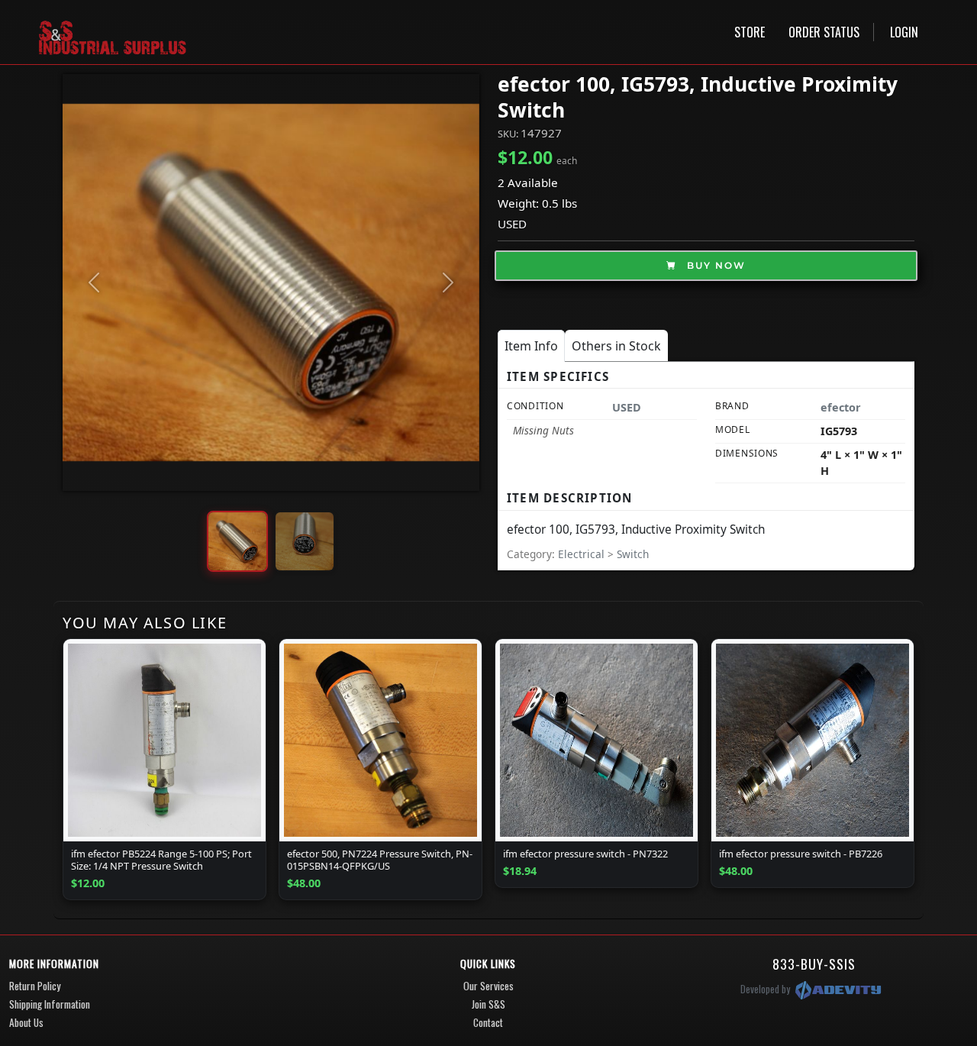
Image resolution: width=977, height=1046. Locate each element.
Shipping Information (49, 1004)
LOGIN (904, 32)
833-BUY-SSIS (814, 963)
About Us (26, 1022)
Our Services (488, 985)
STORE (749, 32)
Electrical (583, 554)
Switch (633, 554)
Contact (488, 1022)
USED (512, 223)
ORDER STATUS (823, 32)
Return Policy (34, 985)
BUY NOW (714, 265)
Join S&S (488, 1004)
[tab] (531, 346)
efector (841, 407)
